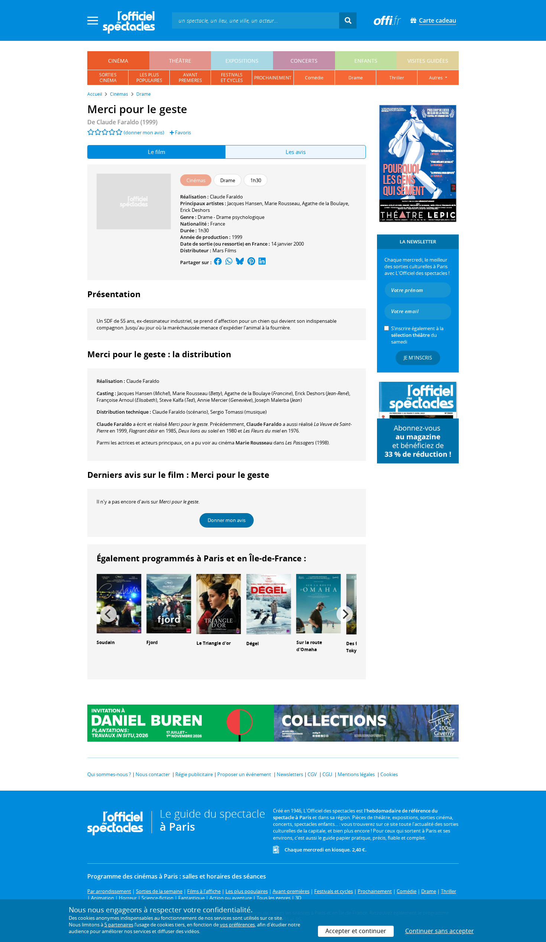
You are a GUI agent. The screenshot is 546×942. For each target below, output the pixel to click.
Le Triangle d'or (213, 643)
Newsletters (290, 774)
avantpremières (190, 77)
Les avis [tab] (296, 151)
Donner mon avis (227, 520)
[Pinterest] (251, 262)
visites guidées (427, 60)
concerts (304, 60)
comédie (314, 78)
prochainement (273, 78)
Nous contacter (153, 774)
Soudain (106, 642)
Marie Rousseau (282, 203)
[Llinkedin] (262, 262)
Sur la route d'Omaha (309, 646)
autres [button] (436, 78)
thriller (396, 78)
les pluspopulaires (149, 77)
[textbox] (255, 20)
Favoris (182, 132)
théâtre (180, 60)
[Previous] (108, 614)
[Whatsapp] (229, 262)
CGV (312, 774)
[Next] (345, 614)
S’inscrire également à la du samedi (417, 335)
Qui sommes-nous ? (109, 774)
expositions (242, 60)
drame (355, 78)
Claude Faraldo (226, 196)
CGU (327, 774)
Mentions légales (356, 774)
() (197, 393)
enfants (365, 60)
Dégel (252, 643)
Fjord (152, 642)
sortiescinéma (108, 77)
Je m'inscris (418, 357)
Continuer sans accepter (439, 931)
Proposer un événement (244, 774)
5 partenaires (118, 924)
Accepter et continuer (355, 931)
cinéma (118, 60)
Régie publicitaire (194, 774)
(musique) (238, 411)
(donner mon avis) (144, 132)
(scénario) (180, 411)
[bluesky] (240, 262)
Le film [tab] (156, 151)
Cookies (389, 774)
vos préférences (237, 924)
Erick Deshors (195, 210)
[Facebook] (218, 262)
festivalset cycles (232, 77)
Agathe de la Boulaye (325, 203)
